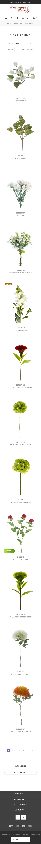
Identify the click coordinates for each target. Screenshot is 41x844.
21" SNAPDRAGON (20, 330)
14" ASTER (20, 215)
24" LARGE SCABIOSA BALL (20, 502)
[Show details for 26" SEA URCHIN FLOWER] (20, 647)
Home (9, 23)
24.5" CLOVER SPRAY (20, 560)
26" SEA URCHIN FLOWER (20, 674)
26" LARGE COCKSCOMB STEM (20, 617)
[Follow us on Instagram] (18, 817)
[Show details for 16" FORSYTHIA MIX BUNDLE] (20, 246)
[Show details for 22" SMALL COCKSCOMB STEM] (20, 360)
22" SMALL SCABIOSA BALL (20, 445)
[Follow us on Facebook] (23, 817)
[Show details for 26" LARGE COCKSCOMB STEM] (20, 590)
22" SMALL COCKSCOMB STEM (20, 388)
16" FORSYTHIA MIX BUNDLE (20, 273)
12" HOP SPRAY (20, 101)
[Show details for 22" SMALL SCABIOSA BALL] (20, 418)
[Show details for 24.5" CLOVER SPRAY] (20, 532)
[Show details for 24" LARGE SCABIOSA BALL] (20, 475)
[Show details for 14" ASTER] (20, 188)
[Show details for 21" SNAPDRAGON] (20, 303)
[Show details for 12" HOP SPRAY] (20, 74)
